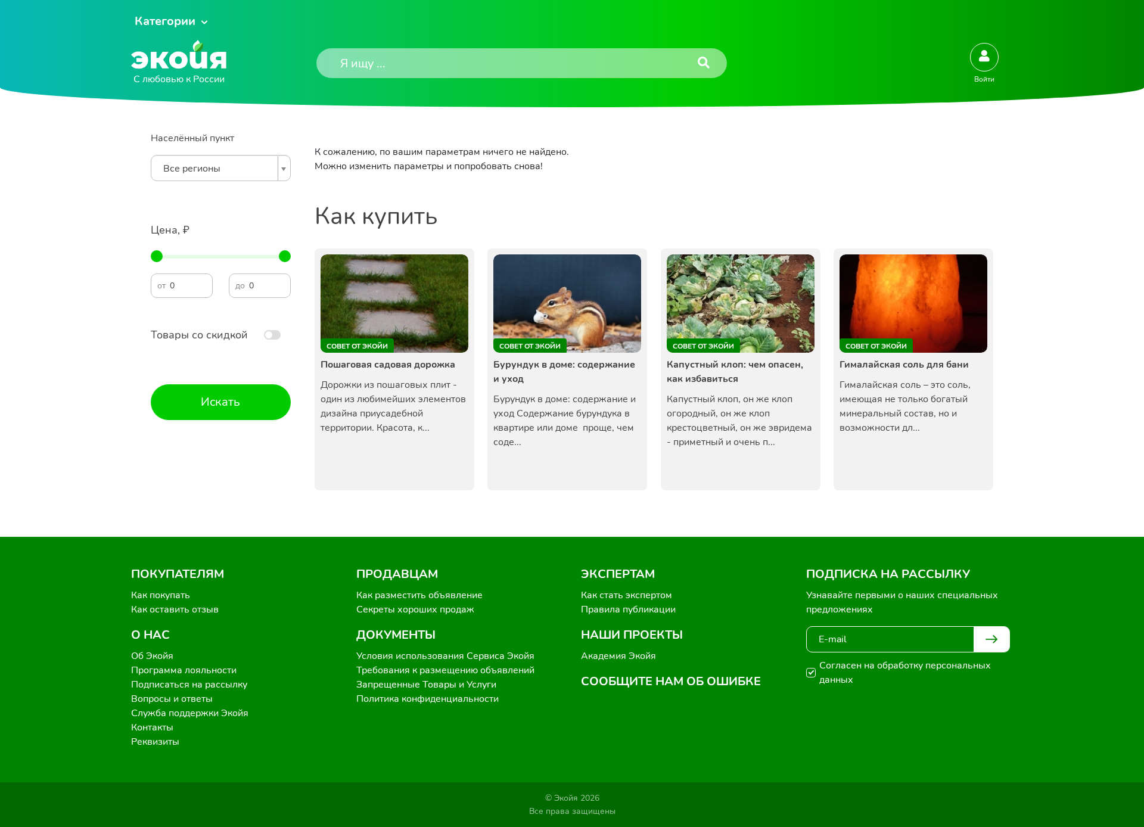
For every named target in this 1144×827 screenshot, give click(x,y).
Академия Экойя (618, 656)
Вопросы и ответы (172, 698)
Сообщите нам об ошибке (671, 681)
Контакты (152, 727)
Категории (165, 21)
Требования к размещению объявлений (445, 670)
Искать (220, 402)
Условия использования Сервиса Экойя (445, 656)
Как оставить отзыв (175, 609)
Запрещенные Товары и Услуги (426, 684)
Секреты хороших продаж (415, 609)
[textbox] (217, 168)
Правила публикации (628, 609)
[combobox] (221, 168)
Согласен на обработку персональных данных (905, 672)
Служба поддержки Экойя (189, 713)
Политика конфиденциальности (427, 698)
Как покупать (160, 595)
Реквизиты (155, 741)
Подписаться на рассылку (189, 684)
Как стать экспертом (626, 595)
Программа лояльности (184, 670)
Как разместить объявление (419, 595)
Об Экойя (152, 656)
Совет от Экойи (357, 346)
